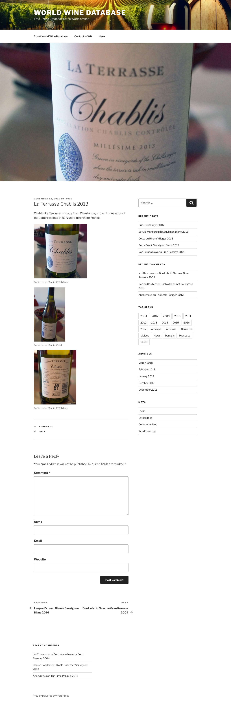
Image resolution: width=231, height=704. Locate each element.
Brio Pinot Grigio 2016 (151, 224)
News (102, 36)
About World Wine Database (50, 36)
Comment (42, 472)
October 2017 (146, 382)
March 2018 (145, 362)
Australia (171, 329)
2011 (188, 316)
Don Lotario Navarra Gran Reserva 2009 (161, 251)
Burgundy (46, 426)
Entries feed (145, 417)
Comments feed (147, 424)
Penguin (170, 335)
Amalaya (156, 329)
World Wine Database (80, 13)
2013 (42, 431)
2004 (143, 316)
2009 (166, 316)
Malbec (144, 335)
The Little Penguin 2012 (170, 294)
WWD (69, 198)
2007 (155, 316)
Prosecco (184, 335)
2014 (165, 322)
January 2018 (146, 376)
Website (40, 559)
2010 (177, 316)
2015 (176, 322)
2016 (187, 322)
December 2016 (147, 389)
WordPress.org (147, 431)
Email (38, 540)
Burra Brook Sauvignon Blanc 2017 (158, 245)
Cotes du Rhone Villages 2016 (155, 238)
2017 (143, 329)
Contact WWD (83, 36)
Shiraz (144, 342)
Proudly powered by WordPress (51, 695)
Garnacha (186, 329)
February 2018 (146, 369)
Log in (141, 410)
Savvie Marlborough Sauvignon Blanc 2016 (163, 231)
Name (38, 521)
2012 (143, 322)
